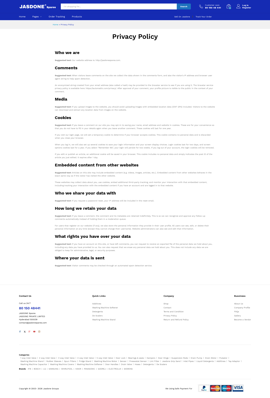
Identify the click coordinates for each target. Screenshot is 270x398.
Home (22, 17)
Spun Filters (70, 361)
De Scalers (97, 316)
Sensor (123, 361)
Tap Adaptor (234, 361)
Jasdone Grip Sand (171, 361)
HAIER (78, 369)
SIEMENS (128, 369)
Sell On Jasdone (182, 17)
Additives (96, 304)
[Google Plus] (29, 331)
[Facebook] (20, 331)
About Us (238, 304)
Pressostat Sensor (138, 361)
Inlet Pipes (188, 361)
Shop (166, 304)
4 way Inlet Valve (85, 358)
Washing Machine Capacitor (33, 364)
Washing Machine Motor (105, 361)
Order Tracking (57, 17)
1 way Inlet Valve (28, 358)
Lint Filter (154, 361)
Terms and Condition (174, 311)
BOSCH (37, 369)
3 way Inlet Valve (66, 358)
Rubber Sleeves (53, 361)
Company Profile (242, 307)
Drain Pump (196, 358)
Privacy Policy (170, 316)
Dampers (151, 358)
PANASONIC (89, 369)
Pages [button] (35, 17)
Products (77, 17)
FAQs (236, 311)
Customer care (212, 5)
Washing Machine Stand (103, 319)
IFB (29, 369)
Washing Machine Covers (62, 364)
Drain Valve (126, 364)
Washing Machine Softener (105, 307)
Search (183, 6)
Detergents (97, 311)
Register (246, 7)
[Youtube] (34, 331)
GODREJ (102, 369)
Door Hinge (163, 358)
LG (44, 369)
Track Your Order (204, 17)
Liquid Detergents (205, 361)
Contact (167, 307)
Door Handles (111, 364)
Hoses (137, 364)
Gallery (237, 316)
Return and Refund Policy (176, 319)
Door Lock (120, 358)
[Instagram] (39, 332)
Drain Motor (211, 358)
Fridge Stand (85, 361)
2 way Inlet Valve (47, 358)
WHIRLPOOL (67, 369)
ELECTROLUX (115, 369)
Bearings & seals (136, 358)
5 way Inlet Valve (105, 358)
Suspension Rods (179, 358)
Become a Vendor (242, 319)
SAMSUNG (53, 369)
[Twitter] (24, 331)
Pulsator (223, 358)
